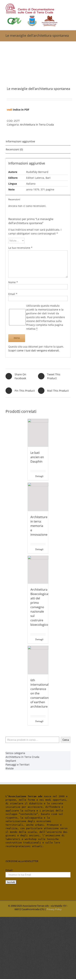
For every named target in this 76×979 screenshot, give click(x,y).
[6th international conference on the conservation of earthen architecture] (38, 660)
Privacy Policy (54, 909)
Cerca (66, 739)
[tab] (38, 141)
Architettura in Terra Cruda (37, 124)
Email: (9, 870)
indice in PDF (21, 109)
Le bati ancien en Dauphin (37, 457)
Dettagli (39, 476)
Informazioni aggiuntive (20, 141)
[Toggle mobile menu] (69, 5)
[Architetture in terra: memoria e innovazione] (38, 497)
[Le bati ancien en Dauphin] (38, 433)
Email (12, 294)
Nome (13, 282)
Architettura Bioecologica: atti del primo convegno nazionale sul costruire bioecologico (39, 607)
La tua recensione (20, 247)
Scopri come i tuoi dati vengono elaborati (33, 350)
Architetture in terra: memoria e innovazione (38, 526)
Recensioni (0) (14, 149)
